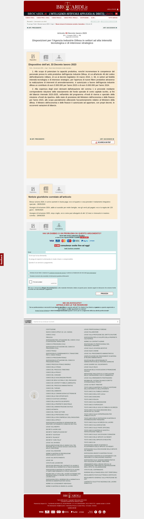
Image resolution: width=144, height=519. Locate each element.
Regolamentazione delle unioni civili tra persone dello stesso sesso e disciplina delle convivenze (61, 447)
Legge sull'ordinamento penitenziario (98, 378)
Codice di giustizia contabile (56, 399)
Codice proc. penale (70, 18)
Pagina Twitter (100, 511)
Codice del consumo (53, 375)
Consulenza (59, 60)
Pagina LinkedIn (104, 511)
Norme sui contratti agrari (94, 341)
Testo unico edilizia (91, 399)
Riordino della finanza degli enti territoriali (100, 472)
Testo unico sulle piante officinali (97, 427)
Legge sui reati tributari (93, 384)
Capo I (67, 24)
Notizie (46, 60)
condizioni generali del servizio (57, 273)
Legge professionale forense (95, 329)
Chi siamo (88, 505)
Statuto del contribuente (93, 469)
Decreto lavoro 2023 (43, 24)
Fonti (34, 24)
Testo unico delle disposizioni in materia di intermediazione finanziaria (100, 419)
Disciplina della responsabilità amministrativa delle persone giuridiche (99, 361)
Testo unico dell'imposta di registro (97, 439)
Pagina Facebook (95, 511)
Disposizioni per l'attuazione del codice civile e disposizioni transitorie (63, 340)
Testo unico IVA (89, 442)
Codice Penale (56, 18)
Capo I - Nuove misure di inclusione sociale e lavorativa (58, 68)
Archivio (94, 505)
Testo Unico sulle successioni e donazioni (99, 434)
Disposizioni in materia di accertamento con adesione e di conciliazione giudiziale (100, 456)
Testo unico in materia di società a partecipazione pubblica (96, 431)
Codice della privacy (53, 372)
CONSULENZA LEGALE (109, 21)
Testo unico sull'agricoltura (95, 425)
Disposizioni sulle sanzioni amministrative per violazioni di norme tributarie (99, 460)
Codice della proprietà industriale (59, 404)
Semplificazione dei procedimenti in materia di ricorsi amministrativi (100, 356)
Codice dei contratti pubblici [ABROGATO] (61, 383)
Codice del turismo (53, 388)
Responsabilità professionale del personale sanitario (96, 344)
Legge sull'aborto (53, 427)
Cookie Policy (81, 505)
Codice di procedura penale (56, 357)
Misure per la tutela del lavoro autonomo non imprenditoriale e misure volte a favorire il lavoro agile (63, 475)
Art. (35, 28)
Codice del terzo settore (55, 412)
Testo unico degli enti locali (94, 394)
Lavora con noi (72, 508)
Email (29, 252)
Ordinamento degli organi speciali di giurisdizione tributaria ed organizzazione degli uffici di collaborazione (99, 465)
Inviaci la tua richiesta (42, 310)
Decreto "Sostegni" (53, 434)
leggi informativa (91, 273)
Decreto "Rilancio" (53, 437)
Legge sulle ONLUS (91, 367)
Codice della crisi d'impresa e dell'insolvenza (62, 417)
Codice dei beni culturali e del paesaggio (61, 380)
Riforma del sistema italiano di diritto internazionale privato (98, 381)
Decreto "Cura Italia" (53, 440)
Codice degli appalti (53, 420)
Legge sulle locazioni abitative (95, 348)
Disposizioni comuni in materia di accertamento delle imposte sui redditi (98, 445)
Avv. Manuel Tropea (77, 501)
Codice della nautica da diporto (57, 401)
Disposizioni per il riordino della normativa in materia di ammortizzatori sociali (63, 480)
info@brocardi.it (61, 505)
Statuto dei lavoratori (54, 463)
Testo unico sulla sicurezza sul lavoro (98, 422)
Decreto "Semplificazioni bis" (56, 432)
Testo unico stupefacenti (93, 404)
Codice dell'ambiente (53, 391)
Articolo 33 (89, 24)
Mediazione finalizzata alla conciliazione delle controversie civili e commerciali (99, 374)
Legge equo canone (91, 351)
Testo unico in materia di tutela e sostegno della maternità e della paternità (100, 388)
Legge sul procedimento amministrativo (99, 353)
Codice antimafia (52, 409)
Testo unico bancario (92, 397)
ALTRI (92, 18)
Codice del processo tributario (57, 369)
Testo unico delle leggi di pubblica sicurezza (101, 407)
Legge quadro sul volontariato (95, 364)
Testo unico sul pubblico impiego (96, 391)
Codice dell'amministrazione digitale (59, 407)
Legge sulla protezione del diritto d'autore (100, 334)
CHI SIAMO (95, 21)
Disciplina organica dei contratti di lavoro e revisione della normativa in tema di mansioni (62, 466)
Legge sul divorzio (53, 442)
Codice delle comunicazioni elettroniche (61, 393)
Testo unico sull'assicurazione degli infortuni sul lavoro (97, 410)
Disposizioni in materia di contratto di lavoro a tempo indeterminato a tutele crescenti (62, 470)
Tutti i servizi (113, 18)
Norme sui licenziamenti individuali (58, 483)
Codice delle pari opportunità (57, 396)
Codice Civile (29, 18)
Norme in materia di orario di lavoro (59, 486)
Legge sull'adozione (53, 451)
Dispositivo (33, 192)
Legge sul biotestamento (55, 457)
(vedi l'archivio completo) (72, 248)
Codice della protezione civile (57, 414)
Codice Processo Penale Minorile (58, 364)
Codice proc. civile (43, 18)
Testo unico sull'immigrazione (95, 402)
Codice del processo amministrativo (59, 385)
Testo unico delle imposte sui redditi (98, 437)
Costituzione (84, 18)
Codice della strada (53, 367)
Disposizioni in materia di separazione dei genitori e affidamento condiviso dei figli (61, 423)
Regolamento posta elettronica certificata (100, 475)
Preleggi (49, 337)
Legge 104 (49, 460)
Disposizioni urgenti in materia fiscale (98, 453)
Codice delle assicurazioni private (58, 377)
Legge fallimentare (91, 332)
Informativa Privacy (71, 505)
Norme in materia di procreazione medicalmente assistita (58, 454)
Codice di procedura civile (55, 344)
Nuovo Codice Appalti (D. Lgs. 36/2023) (59, 332)
